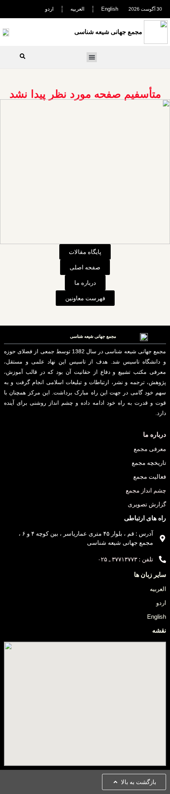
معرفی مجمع (150, 448)
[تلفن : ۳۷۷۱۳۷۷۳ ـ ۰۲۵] (162, 559)
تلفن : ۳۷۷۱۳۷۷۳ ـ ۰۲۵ (125, 559)
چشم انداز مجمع (146, 490)
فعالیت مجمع (149, 476)
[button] (92, 57)
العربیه (77, 9)
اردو (49, 9)
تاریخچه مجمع (149, 462)
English (109, 9)
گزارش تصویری (147, 504)
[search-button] (22, 56)
